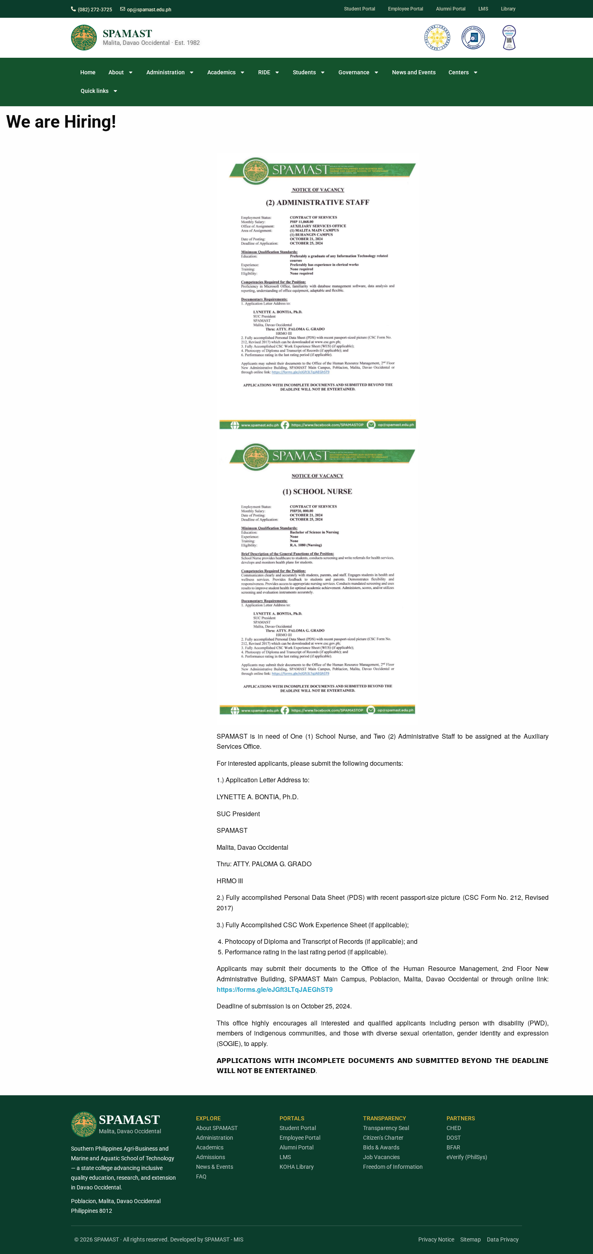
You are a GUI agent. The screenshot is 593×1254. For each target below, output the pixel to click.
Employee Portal (300, 1137)
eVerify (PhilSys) (467, 1157)
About (116, 72)
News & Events (214, 1167)
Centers (459, 72)
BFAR (453, 1147)
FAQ (201, 1176)
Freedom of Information (393, 1167)
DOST (454, 1137)
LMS (285, 1157)
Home (88, 72)
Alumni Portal (296, 1147)
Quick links (95, 91)
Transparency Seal (386, 1128)
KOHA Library (297, 1167)
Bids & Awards (381, 1147)
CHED (454, 1128)
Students (304, 72)
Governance (354, 72)
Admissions (210, 1157)
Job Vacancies (381, 1157)
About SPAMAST (217, 1128)
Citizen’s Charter (383, 1137)
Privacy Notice (436, 1239)
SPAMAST (127, 33)
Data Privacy (503, 1239)
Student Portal (298, 1128)
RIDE (264, 72)
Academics (221, 72)
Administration (165, 72)
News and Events (414, 72)
